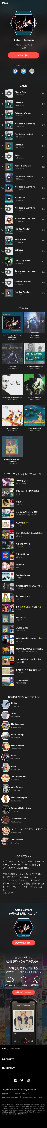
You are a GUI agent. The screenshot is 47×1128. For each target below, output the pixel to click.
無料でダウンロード (23, 992)
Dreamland (35, 335)
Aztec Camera (15, 1048)
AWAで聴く (23, 55)
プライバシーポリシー (21, 1093)
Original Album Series (35, 366)
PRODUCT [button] (8, 1059)
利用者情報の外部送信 (10, 1097)
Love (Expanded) (12, 428)
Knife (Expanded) (34, 428)
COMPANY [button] (8, 1068)
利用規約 (5, 1093)
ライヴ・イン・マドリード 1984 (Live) (12, 336)
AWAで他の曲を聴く (23, 943)
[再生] (9, 93)
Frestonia (12, 366)
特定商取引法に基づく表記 (32, 1097)
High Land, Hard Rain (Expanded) (12, 460)
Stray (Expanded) (34, 397)
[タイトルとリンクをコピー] (31, 71)
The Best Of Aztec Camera (12, 397)
